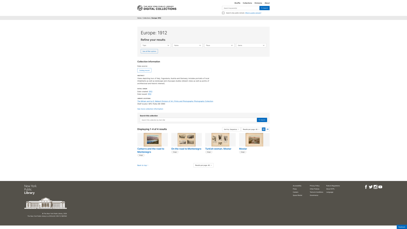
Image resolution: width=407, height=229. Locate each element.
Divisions (258, 3)
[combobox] (240, 8)
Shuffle (237, 3)
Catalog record (144, 70)
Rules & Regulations (333, 186)
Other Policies (314, 189)
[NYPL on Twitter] (371, 187)
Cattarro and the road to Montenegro (150, 150)
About (267, 3)
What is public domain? (253, 13)
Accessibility (297, 186)
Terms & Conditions (316, 192)
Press (295, 189)
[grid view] (263, 129)
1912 (150, 91)
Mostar (243, 148)
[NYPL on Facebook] (366, 187)
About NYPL (330, 189)
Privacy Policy (315, 186)
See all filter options (149, 51)
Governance (314, 195)
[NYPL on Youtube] (380, 187)
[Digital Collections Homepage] (156, 8)
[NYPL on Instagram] (375, 187)
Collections (247, 3)
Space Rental (297, 195)
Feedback (401, 227)
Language (329, 192)
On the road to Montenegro (186, 148)
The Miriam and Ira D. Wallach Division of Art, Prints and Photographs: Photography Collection (175, 101)
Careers (295, 192)
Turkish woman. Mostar (218, 148)
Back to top (142, 165)
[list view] (267, 129)
